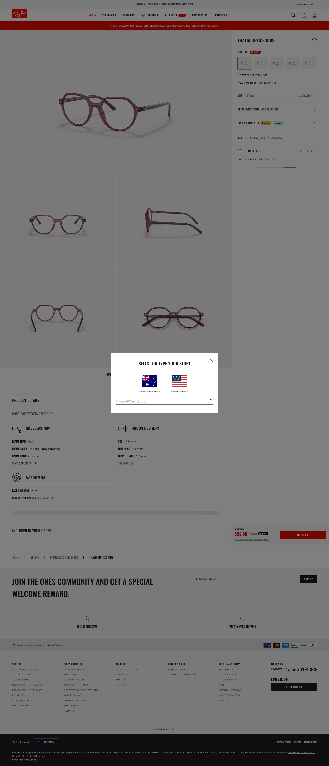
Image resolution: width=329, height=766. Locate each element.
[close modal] (211, 360)
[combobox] (164, 400)
